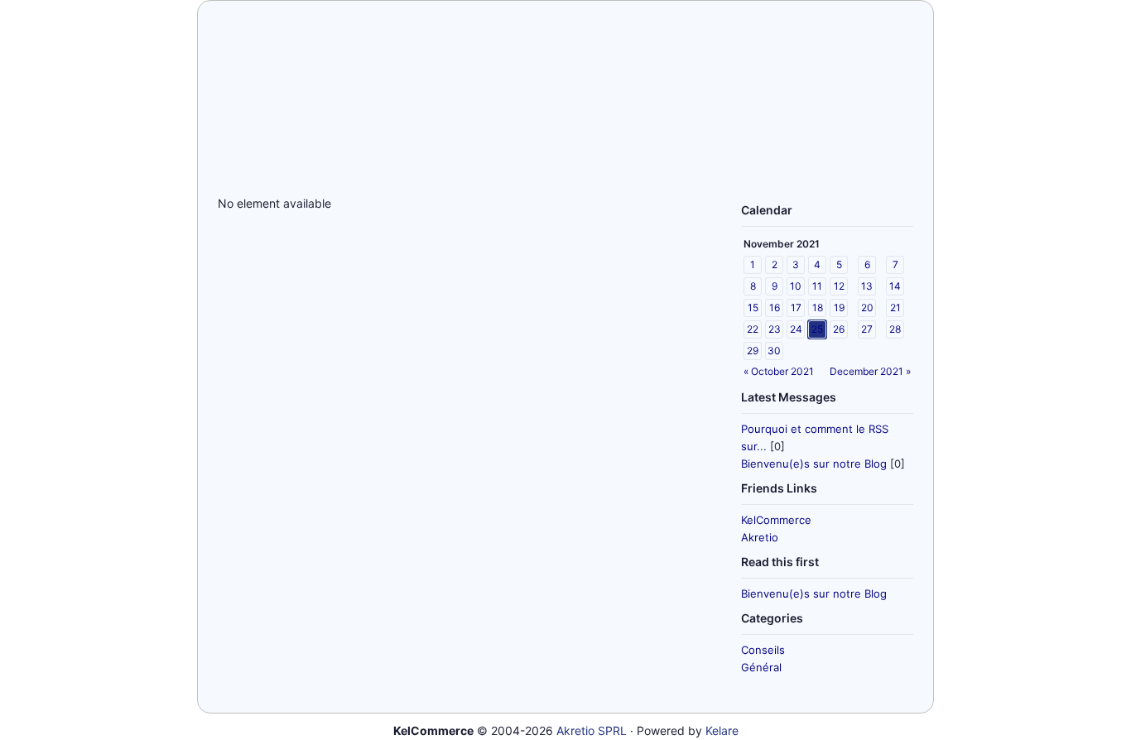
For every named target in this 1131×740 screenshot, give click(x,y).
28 (895, 329)
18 (817, 307)
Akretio (759, 537)
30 (774, 350)
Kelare (722, 730)
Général (761, 667)
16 (774, 307)
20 (867, 307)
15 (753, 307)
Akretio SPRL (591, 730)
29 (752, 350)
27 (867, 329)
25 (817, 329)
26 (839, 329)
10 (795, 286)
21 (895, 307)
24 (796, 329)
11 (817, 286)
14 (895, 286)
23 (774, 329)
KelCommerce (776, 519)
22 (752, 329)
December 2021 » (870, 371)
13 (867, 286)
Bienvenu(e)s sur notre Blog (814, 463)
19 (839, 307)
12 (839, 286)
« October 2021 (779, 371)
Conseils (763, 649)
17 (796, 307)
